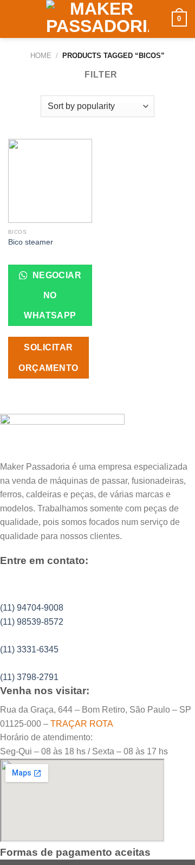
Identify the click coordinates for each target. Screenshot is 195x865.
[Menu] (14, 18)
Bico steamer (30, 242)
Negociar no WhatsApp (52, 296)
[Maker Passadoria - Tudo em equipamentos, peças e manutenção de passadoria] (98, 19)
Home (40, 56)
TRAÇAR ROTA (81, 723)
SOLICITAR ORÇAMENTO (48, 357)
